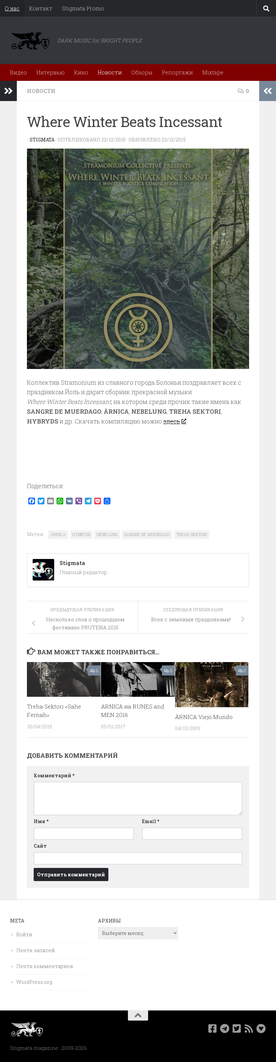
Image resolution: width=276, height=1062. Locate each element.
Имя (41, 821)
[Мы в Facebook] (212, 1028)
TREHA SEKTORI (191, 534)
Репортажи (177, 72)
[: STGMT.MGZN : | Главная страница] (30, 40)
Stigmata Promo (83, 8)
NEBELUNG (107, 534)
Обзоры (141, 72)
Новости (110, 72)
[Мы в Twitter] (237, 1028)
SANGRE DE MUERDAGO (147, 534)
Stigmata (42, 139)
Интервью (50, 72)
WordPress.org (34, 981)
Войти (24, 934)
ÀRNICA (58, 534)
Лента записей (35, 950)
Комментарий (54, 775)
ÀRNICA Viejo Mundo (204, 717)
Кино (81, 72)
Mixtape (212, 72)
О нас (12, 8)
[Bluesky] (261, 1028)
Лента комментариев (44, 966)
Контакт (41, 8)
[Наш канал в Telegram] (225, 1028)
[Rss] (249, 1028)
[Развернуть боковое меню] (8, 91)
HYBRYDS (81, 534)
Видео (18, 72)
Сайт (40, 846)
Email (150, 821)
